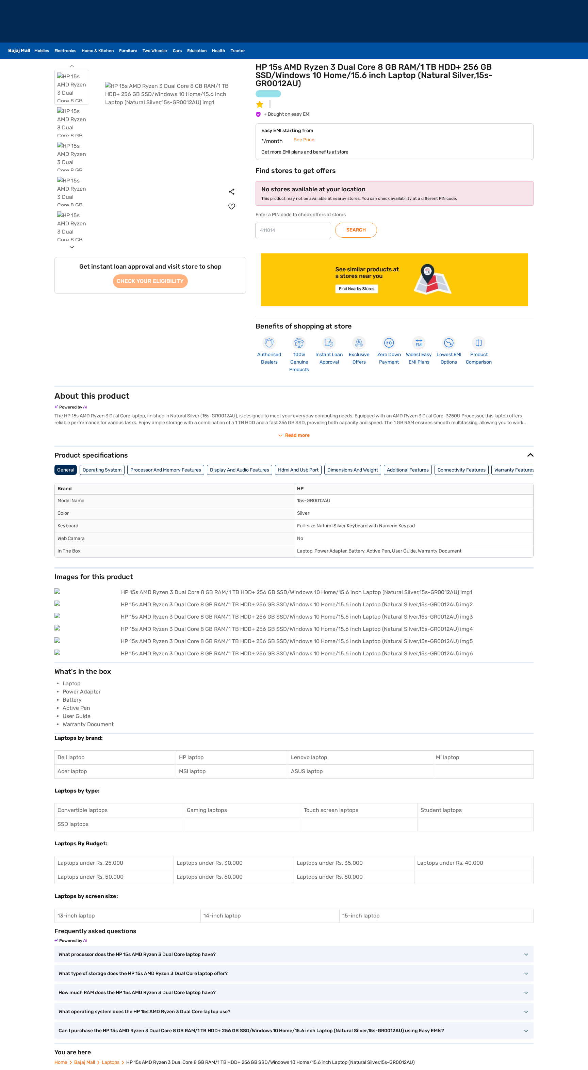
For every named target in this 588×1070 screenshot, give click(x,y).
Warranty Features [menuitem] (514, 470)
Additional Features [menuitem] (408, 470)
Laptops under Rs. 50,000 (91, 877)
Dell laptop (71, 757)
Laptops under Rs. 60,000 (210, 877)
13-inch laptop (76, 915)
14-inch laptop (222, 915)
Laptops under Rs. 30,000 (210, 863)
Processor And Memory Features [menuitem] (165, 470)
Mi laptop (447, 757)
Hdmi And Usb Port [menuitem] (298, 470)
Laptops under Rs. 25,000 (90, 863)
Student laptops (441, 810)
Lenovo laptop (309, 757)
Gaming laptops (207, 810)
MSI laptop (192, 771)
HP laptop (191, 757)
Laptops (110, 1062)
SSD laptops (73, 824)
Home (60, 1062)
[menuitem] (232, 207)
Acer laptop (72, 771)
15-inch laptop (361, 915)
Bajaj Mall (84, 1062)
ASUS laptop (307, 771)
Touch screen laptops (331, 810)
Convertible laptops (83, 810)
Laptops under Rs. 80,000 (330, 877)
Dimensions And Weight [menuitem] (352, 470)
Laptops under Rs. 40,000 (450, 863)
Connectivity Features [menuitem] (462, 470)
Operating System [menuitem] (102, 470)
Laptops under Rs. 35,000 (330, 863)
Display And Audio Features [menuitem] (239, 470)
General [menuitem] (65, 470)
